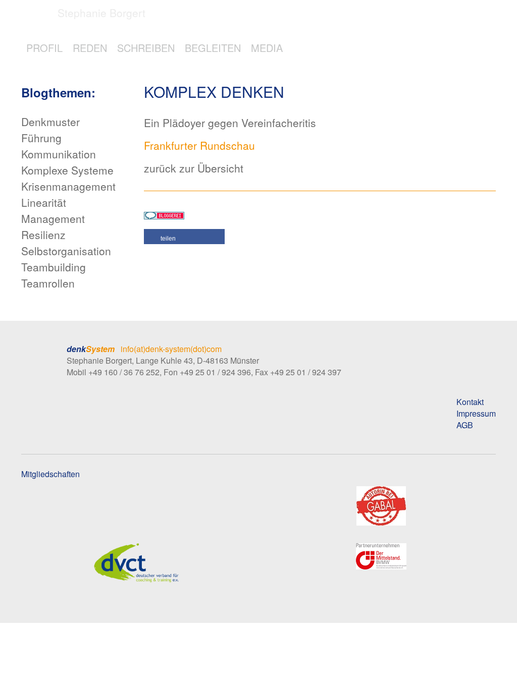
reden (90, 47)
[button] (184, 236)
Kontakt (470, 402)
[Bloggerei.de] (164, 213)
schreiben (146, 47)
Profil (44, 47)
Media (267, 47)
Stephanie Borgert (101, 12)
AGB (464, 425)
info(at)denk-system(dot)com (171, 349)
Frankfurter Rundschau (199, 145)
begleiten (213, 47)
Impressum (476, 413)
